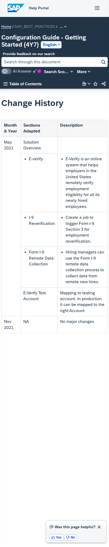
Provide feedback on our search (29, 54)
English (50, 44)
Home (6, 27)
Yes (57, 537)
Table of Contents (22, 84)
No (70, 537)
